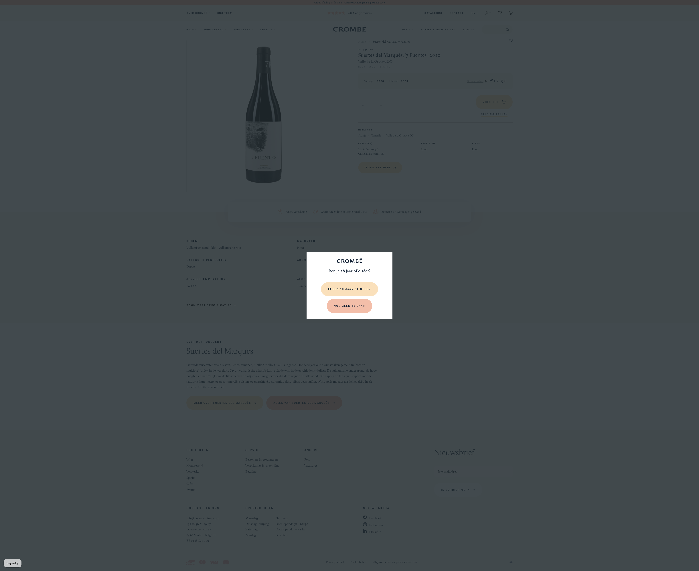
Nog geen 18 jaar (349, 305)
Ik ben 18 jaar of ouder (349, 289)
